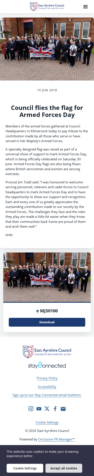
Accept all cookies (63, 468)
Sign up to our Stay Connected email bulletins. (47, 395)
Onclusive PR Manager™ (56, 439)
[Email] (63, 408)
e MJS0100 (47, 311)
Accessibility (47, 386)
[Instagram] (30, 408)
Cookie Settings (47, 422)
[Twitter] (47, 408)
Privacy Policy (47, 378)
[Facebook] (55, 408)
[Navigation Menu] (85, 6)
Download (47, 322)
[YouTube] (39, 408)
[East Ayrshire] (47, 351)
